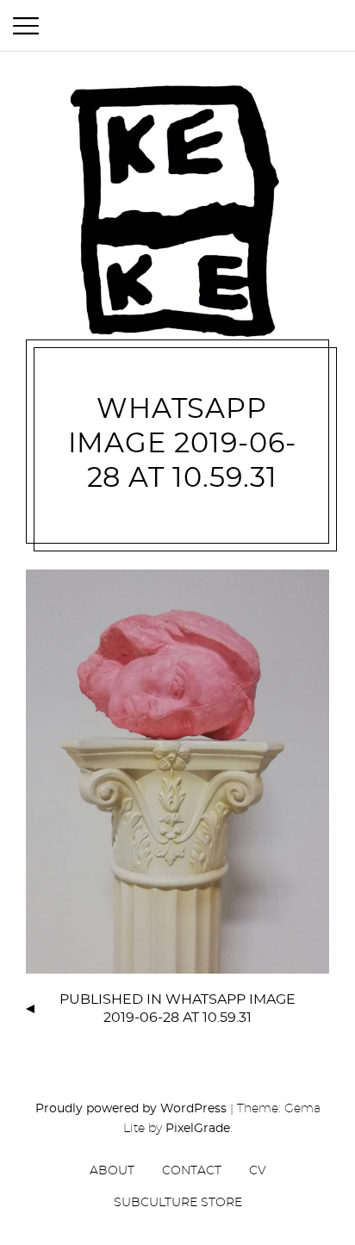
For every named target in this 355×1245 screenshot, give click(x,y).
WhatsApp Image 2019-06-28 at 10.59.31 (182, 443)
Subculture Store (178, 1203)
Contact (191, 1171)
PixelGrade (197, 1129)
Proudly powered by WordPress (131, 1109)
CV (257, 1171)
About (112, 1171)
